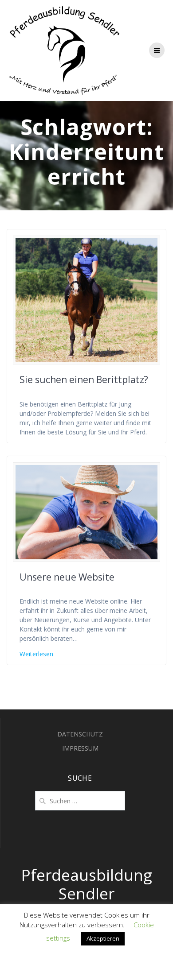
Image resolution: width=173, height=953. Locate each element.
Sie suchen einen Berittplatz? (84, 379)
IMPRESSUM (80, 748)
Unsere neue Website (67, 577)
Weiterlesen (36, 654)
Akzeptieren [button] (102, 938)
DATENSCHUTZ (80, 734)
